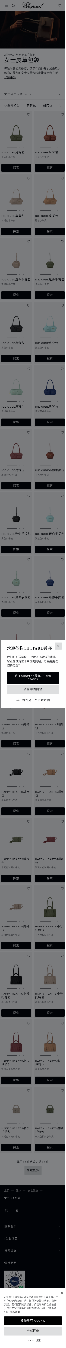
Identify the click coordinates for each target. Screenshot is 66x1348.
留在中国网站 (31, 691)
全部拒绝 (32, 1330)
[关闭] (59, 1293)
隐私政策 (25, 1311)
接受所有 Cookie (32, 1320)
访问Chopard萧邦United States (31, 680)
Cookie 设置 (32, 1340)
